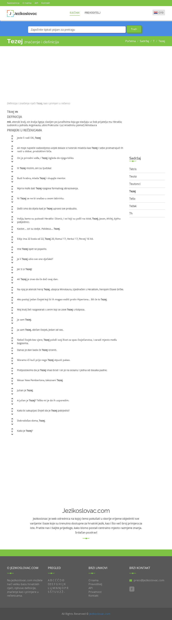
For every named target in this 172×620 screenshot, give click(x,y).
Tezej (162, 41)
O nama (27, 3)
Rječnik (75, 12)
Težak (132, 206)
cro (161, 12)
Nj (59, 588)
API (36, 3)
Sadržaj (144, 41)
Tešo (132, 198)
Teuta (133, 176)
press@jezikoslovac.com (149, 580)
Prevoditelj (92, 12)
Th (131, 213)
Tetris (133, 169)
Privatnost (95, 592)
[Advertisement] (65, 73)
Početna (130, 41)
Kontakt (45, 3)
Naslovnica (13, 3)
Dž (49, 584)
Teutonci (134, 184)
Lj (51, 588)
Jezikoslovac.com (99, 614)
